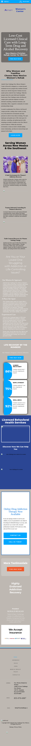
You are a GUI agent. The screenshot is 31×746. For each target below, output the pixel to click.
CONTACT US (15, 535)
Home (15, 657)
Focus (16, 663)
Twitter (15, 715)
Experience (15, 660)
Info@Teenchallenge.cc (21, 708)
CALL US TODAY (15, 542)
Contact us (16, 674)
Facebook (11, 715)
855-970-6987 (26, 1)
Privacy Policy (18, 727)
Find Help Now (15, 59)
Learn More (15, 135)
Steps (16, 666)
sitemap (11, 727)
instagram (20, 715)
